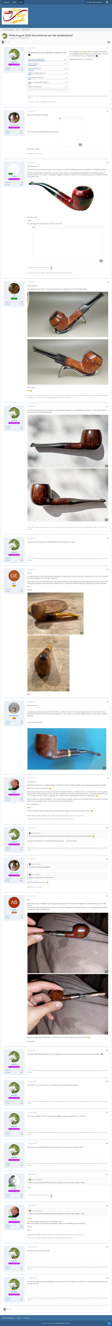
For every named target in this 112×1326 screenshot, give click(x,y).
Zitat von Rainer (36, 833)
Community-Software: (56, 1323)
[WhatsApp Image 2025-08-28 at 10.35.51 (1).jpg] (67, 943)
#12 (107, 896)
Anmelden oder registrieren (94, 2)
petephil (13, 38)
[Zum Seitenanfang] (109, 1323)
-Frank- (42, 273)
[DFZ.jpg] (68, 244)
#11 (107, 859)
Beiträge (7, 70)
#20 (107, 1278)
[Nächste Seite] (8, 42)
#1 (107, 48)
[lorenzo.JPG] (70, 131)
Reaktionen (8, 68)
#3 (107, 162)
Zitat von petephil (36, 1180)
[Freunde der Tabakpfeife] (56, 16)
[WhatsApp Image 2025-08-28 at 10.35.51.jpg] (67, 1004)
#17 (107, 1174)
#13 (107, 1050)
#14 (107, 1081)
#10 (107, 828)
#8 (107, 701)
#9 (107, 778)
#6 (107, 538)
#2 (107, 111)
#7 (107, 569)
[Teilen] (108, 42)
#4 (107, 282)
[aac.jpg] (55, 613)
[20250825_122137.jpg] (66, 749)
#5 (107, 406)
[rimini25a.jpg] (67, 495)
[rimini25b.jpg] (67, 441)
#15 (107, 1112)
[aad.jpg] (48, 663)
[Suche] (107, 2)
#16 (107, 1143)
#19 (107, 1247)
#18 (107, 1205)
